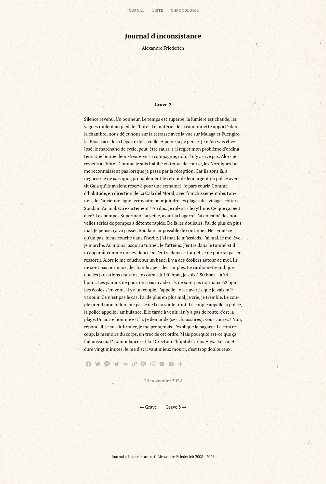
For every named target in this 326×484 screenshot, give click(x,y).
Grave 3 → (176, 407)
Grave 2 (163, 104)
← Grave (148, 407)
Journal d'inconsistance (163, 36)
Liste (157, 10)
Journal (136, 10)
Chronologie (185, 10)
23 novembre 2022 (163, 381)
